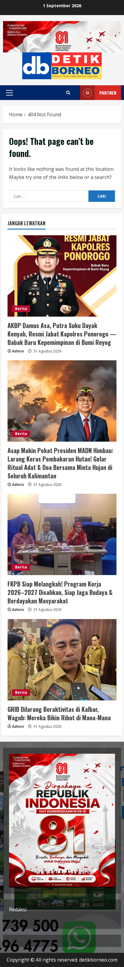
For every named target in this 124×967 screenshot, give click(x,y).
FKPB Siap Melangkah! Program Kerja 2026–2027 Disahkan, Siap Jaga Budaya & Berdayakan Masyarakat (60, 592)
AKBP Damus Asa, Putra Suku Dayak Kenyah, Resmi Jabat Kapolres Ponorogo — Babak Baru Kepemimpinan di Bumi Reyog (62, 334)
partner (107, 92)
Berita (21, 308)
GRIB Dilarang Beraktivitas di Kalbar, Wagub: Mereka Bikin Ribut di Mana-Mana (59, 713)
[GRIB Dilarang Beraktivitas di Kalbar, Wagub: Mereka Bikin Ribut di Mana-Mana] (62, 659)
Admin (18, 351)
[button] (9, 92)
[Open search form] (68, 93)
